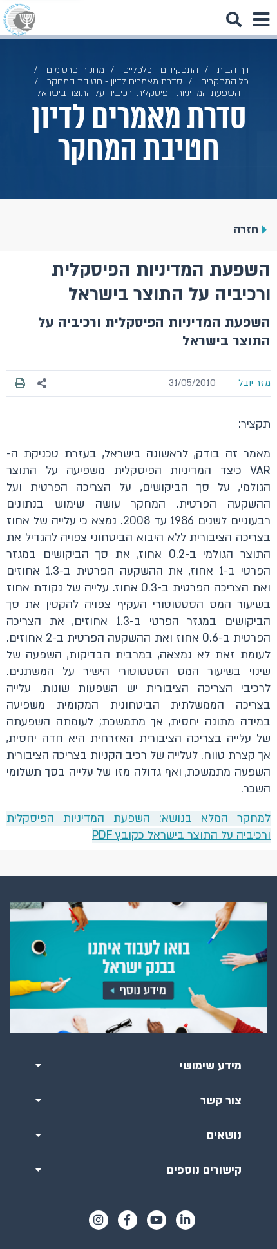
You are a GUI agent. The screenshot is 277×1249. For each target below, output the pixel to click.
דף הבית (233, 70)
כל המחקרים (225, 81)
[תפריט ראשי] (261, 19)
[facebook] (127, 1220)
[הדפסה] (20, 383)
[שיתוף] (42, 384)
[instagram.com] (98, 1220)
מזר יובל (254, 383)
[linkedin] (185, 1220)
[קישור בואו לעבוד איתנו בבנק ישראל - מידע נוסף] (138, 967)
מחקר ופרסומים (75, 70)
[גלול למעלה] (138, 876)
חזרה (245, 229)
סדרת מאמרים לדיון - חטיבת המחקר (114, 81)
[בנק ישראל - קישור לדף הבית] (19, 19)
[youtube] (156, 1220)
